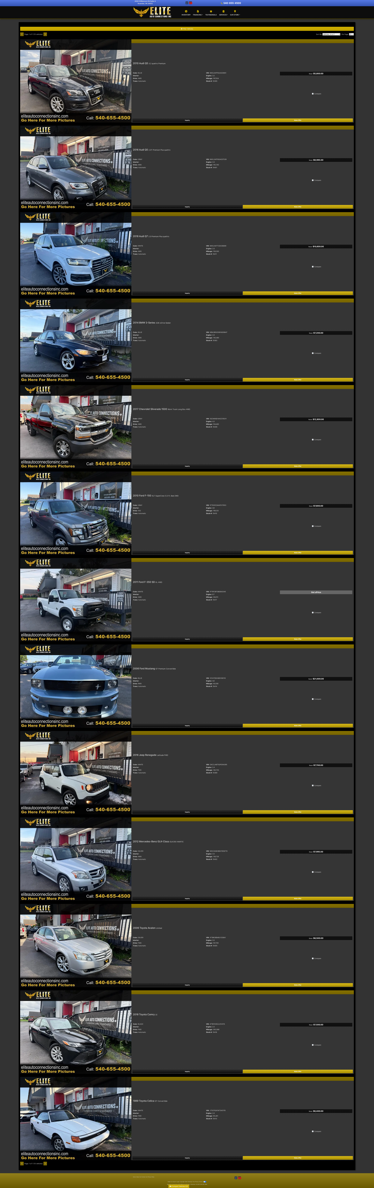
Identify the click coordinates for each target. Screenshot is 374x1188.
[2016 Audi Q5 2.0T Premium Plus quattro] (75, 167)
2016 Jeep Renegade (150, 755)
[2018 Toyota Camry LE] (75, 1032)
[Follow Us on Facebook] (187, 3)
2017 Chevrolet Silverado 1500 (161, 409)
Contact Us (144, 1176)
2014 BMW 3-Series (152, 322)
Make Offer (297, 120)
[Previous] (22, 34)
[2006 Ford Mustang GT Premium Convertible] (75, 686)
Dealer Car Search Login (173, 1181)
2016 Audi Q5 (151, 149)
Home (134, 1176)
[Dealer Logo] (152, 12)
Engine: (209, 76)
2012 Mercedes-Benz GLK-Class (158, 841)
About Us (139, 1176)
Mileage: (209, 78)
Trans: (135, 81)
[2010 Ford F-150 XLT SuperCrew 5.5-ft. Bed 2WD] (75, 513)
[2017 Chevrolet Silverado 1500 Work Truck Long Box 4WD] (75, 427)
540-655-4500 (232, 3)
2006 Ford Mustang (154, 668)
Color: (135, 73)
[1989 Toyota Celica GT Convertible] (75, 1118)
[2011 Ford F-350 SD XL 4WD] (75, 600)
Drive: (135, 78)
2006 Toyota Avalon (147, 927)
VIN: (207, 73)
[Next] (45, 34)
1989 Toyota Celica (150, 1100)
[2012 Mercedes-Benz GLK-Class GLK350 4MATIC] (75, 859)
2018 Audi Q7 (151, 236)
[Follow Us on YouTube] (190, 3)
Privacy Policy (151, 1176)
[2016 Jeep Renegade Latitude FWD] (75, 772)
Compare (317, 94)
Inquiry (187, 120)
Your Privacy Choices (198, 1181)
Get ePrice (316, 592)
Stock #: (209, 81)
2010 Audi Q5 (149, 63)
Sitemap (190, 1181)
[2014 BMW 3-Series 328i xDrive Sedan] (75, 340)
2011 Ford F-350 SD (147, 582)
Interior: (136, 76)
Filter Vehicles (187, 29)
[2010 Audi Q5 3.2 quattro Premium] (75, 81)
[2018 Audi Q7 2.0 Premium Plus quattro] (75, 254)
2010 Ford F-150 (156, 495)
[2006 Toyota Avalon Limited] (75, 945)
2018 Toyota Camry (145, 1014)
